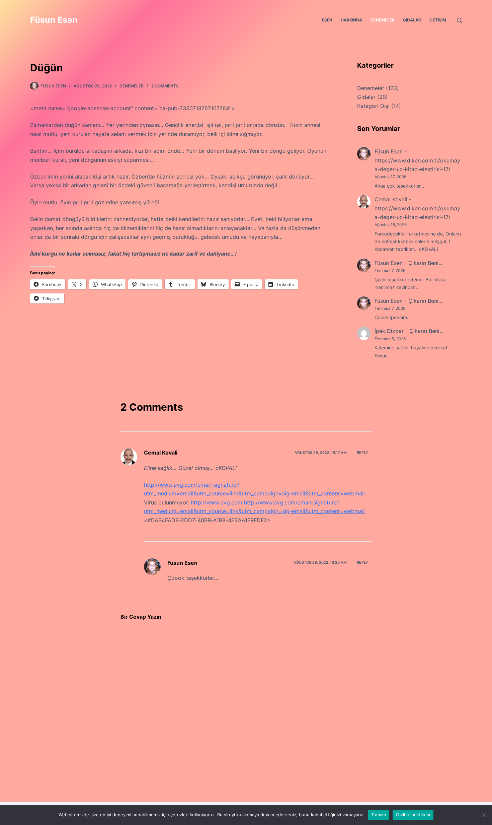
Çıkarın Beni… (425, 263)
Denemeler (383, 19)
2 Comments (165, 85)
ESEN (327, 19)
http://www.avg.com (216, 502)
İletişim (437, 19)
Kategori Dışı (373, 105)
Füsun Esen (54, 20)
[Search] (459, 20)
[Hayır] (483, 815)
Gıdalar (412, 19)
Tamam (378, 814)
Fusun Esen (182, 562)
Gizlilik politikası (413, 814)
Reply (362, 452)
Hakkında (351, 19)
